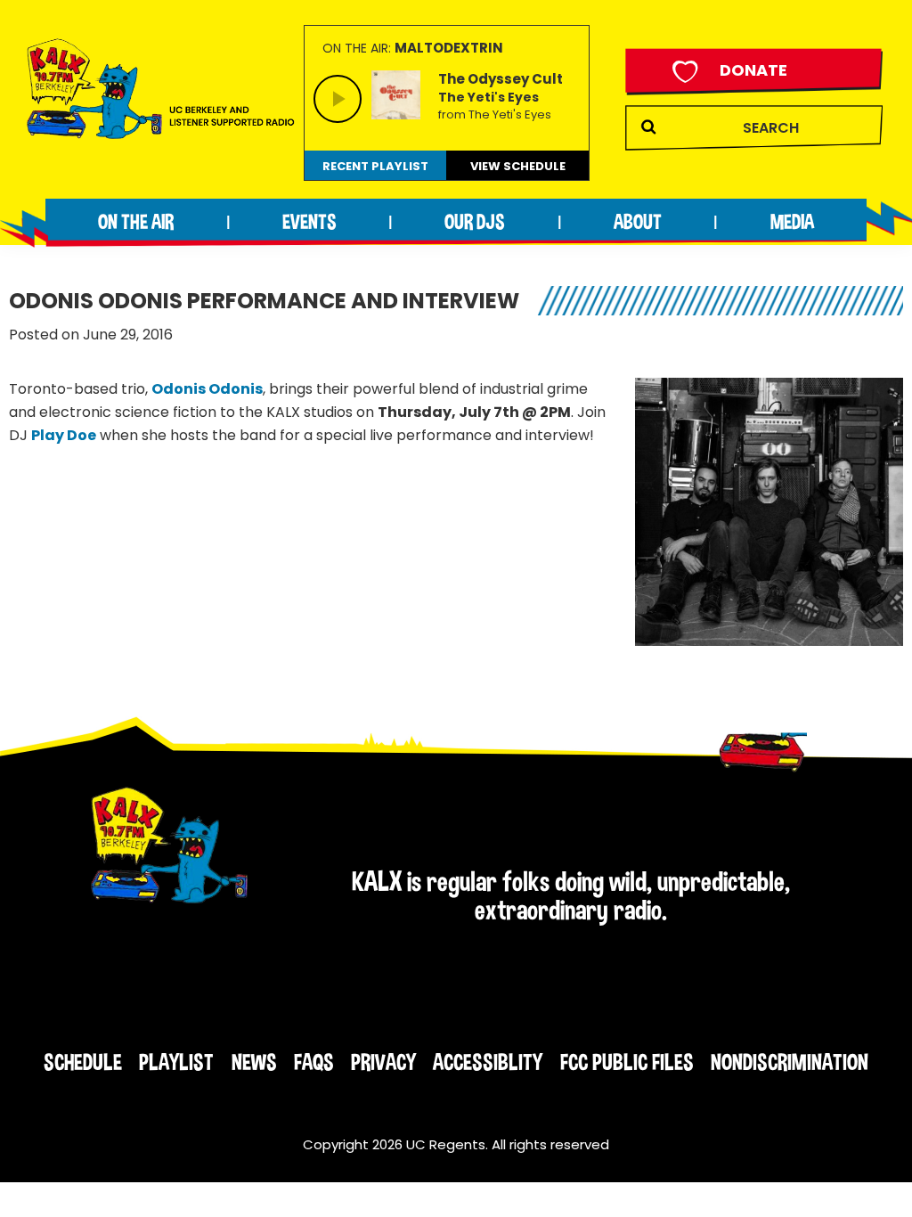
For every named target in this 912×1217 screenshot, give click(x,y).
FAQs (314, 1062)
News (254, 1062)
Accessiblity (487, 1062)
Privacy (383, 1062)
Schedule (83, 1062)
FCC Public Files (627, 1062)
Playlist (176, 1062)
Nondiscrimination (789, 1062)
